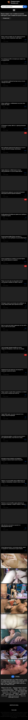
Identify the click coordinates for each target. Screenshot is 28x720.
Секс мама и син (20, 694)
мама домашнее (9, 694)
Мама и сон (23, 695)
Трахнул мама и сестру (20, 687)
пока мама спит (22, 691)
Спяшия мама (4, 695)
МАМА (16, 689)
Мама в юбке (22, 689)
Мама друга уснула (13, 697)
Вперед (17, 676)
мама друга (16, 693)
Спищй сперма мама (8, 689)
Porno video (14, 709)
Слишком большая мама (7, 690)
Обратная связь (14, 705)
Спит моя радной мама (21, 690)
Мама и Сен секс (6, 687)
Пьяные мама (5, 691)
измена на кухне (7, 693)
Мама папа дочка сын (14, 695)
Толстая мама (13, 691)
